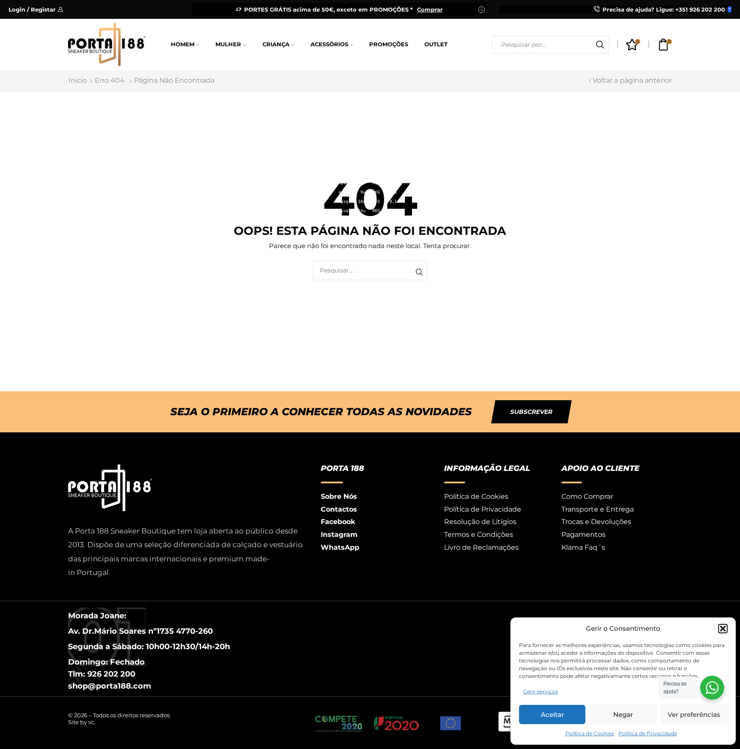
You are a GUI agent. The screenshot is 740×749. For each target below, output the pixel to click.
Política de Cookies (589, 733)
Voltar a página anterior (632, 80)
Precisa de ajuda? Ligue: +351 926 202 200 (664, 9)
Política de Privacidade (647, 733)
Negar (623, 714)
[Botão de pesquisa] (600, 44)
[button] (723, 628)
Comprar (430, 9)
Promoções (388, 44)
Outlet (436, 44)
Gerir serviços (540, 691)
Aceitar (552, 714)
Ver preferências (694, 714)
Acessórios (329, 44)
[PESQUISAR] (419, 272)
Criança (276, 44)
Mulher (228, 44)
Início (78, 80)
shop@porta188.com (109, 686)
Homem (182, 44)
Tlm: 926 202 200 (101, 674)
